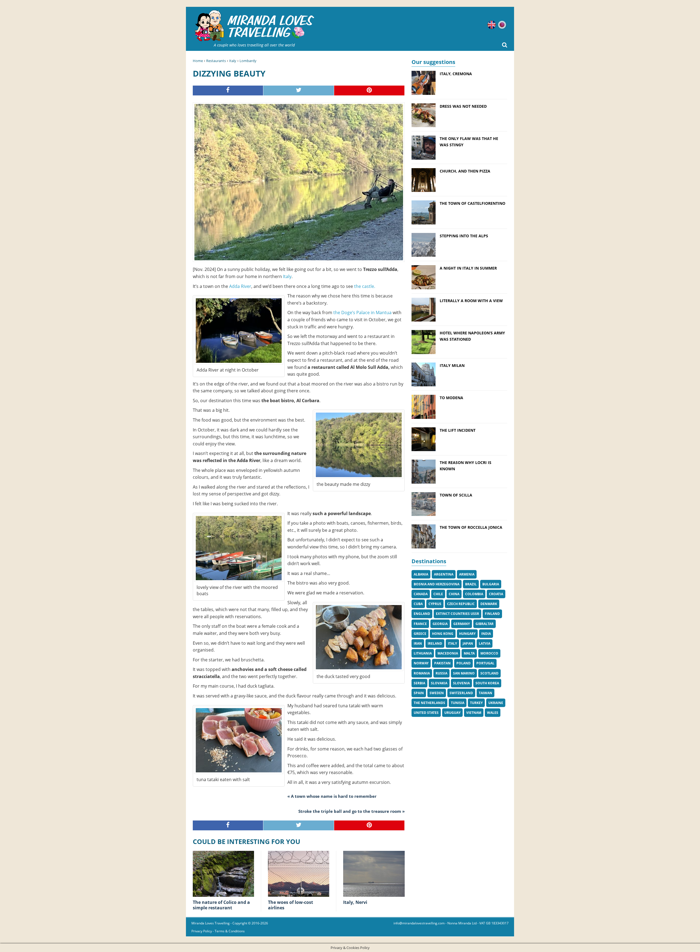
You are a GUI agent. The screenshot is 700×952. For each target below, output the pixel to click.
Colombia (474, 594)
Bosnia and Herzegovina (436, 584)
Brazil (471, 584)
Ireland (435, 643)
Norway (421, 663)
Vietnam (473, 712)
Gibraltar (485, 623)
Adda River (240, 286)
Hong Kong (442, 633)
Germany (461, 623)
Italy (232, 60)
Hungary (467, 633)
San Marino (464, 673)
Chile (438, 594)
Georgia (440, 623)
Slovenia (461, 683)
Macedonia (448, 653)
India (486, 633)
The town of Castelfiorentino (472, 203)
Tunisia (457, 702)
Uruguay (452, 712)
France (420, 623)
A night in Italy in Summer (468, 268)
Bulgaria (490, 584)
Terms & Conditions (230, 931)
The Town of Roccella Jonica (471, 527)
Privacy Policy (201, 931)
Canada (421, 594)
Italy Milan (452, 365)
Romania (422, 673)
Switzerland (461, 693)
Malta (469, 653)
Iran (418, 643)
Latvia (484, 643)
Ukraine (495, 702)
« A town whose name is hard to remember (332, 796)
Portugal (485, 663)
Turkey (476, 702)
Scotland (489, 673)
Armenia (466, 574)
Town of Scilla (456, 495)
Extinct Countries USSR (457, 613)
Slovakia (439, 683)
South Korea (487, 683)
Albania (421, 574)
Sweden (437, 693)
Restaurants (216, 60)
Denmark (488, 603)
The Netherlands (429, 702)
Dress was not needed (463, 106)
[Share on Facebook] (228, 91)
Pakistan (442, 663)
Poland (463, 663)
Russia (441, 673)
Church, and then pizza (465, 171)
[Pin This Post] (369, 91)
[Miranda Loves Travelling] (254, 26)
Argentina (443, 574)
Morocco (489, 653)
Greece (420, 633)
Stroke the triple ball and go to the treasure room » (351, 811)
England (422, 613)
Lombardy (248, 60)
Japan (468, 643)
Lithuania (423, 653)
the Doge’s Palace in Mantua (362, 312)
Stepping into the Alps (464, 235)
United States (426, 712)
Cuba (418, 603)
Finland (492, 613)
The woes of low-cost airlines (290, 905)
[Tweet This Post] (298, 91)
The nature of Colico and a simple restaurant (221, 905)
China (454, 594)
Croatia (496, 594)
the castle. (364, 286)
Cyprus (434, 603)
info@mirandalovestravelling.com (419, 923)
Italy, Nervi (355, 902)
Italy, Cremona (456, 73)
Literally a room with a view (471, 300)
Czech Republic (461, 603)
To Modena (451, 397)
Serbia (419, 683)
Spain (419, 693)
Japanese (502, 25)
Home (198, 60)
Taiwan (485, 693)
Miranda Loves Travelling (210, 923)
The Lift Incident (458, 430)
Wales (492, 712)
